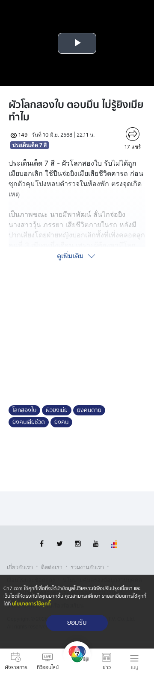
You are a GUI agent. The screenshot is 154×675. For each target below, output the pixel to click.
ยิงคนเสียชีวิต (28, 422)
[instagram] (77, 543)
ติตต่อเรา (51, 567)
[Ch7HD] (77, 662)
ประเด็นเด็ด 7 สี (29, 145)
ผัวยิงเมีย (57, 410)
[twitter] (59, 543)
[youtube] (95, 543)
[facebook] (41, 543)
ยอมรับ (77, 623)
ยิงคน (61, 422)
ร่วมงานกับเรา (87, 567)
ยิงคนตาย (89, 410)
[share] (132, 134)
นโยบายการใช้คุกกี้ (31, 604)
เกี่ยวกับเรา (20, 567)
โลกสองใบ (24, 410)
